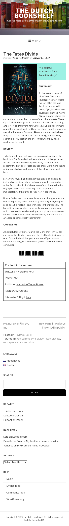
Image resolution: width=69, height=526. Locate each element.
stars (20, 342)
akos (18, 338)
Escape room (19, 436)
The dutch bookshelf (34, 13)
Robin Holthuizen (21, 58)
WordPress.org (15, 499)
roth (5, 342)
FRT (43, 520)
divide (40, 338)
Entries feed (13, 485)
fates (48, 338)
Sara (5, 436)
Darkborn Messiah (13, 415)
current (26, 338)
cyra (33, 338)
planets (56, 338)
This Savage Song (13, 411)
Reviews (20, 334)
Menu (36, 40)
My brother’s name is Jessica (42, 441)
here (28, 297)
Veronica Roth (26, 271)
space (12, 342)
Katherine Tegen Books (30, 284)
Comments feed (15, 492)
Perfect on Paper (13, 419)
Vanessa (8, 445)
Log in (9, 478)
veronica (29, 342)
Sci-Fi (29, 334)
